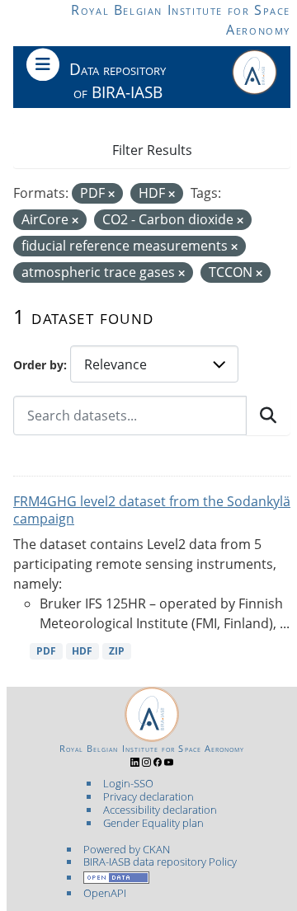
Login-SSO (128, 783)
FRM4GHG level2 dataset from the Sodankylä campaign (151, 510)
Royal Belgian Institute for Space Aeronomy (152, 748)
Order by (38, 365)
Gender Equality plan (153, 822)
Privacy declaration (148, 796)
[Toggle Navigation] (42, 64)
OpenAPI (104, 892)
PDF (46, 651)
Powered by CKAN (126, 849)
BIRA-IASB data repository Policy (160, 861)
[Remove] (111, 194)
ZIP (117, 651)
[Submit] (268, 415)
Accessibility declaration (160, 809)
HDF (82, 651)
